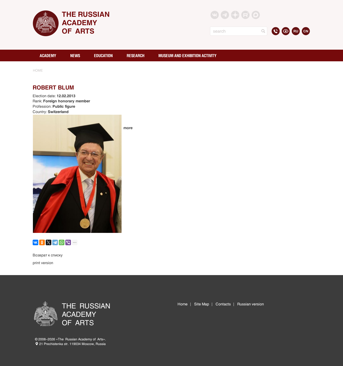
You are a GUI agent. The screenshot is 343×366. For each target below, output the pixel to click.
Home (183, 304)
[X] (48, 242)
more (128, 128)
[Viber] (68, 242)
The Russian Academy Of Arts (86, 22)
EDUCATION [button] (103, 55)
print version (43, 263)
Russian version (250, 304)
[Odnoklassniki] (42, 242)
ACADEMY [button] (48, 55)
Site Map (201, 304)
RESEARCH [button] (135, 55)
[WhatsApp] (61, 242)
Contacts (223, 304)
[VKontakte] (35, 242)
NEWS (75, 55)
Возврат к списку (48, 255)
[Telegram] (55, 242)
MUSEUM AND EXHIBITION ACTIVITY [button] (187, 55)
